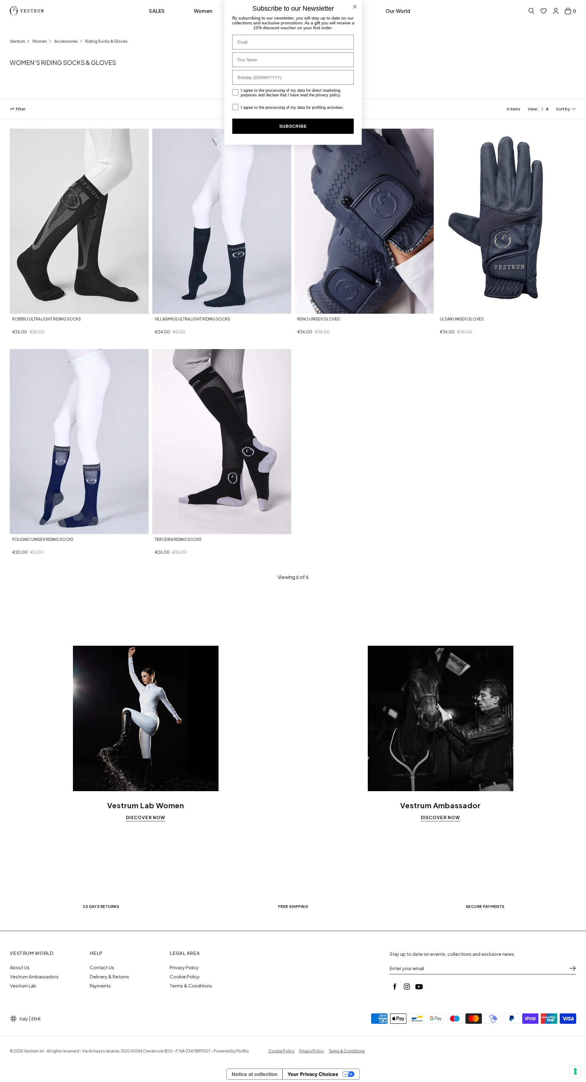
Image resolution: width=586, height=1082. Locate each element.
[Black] (307, 308)
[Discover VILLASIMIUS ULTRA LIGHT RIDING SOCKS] (221, 221)
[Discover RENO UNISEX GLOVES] (364, 221)
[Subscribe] (572, 968)
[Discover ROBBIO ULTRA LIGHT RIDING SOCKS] (79, 221)
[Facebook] (395, 986)
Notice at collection (254, 1074)
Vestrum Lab (23, 985)
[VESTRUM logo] (28, 11)
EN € (36, 1018)
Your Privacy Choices (313, 1074)
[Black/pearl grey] (15, 308)
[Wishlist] (543, 11)
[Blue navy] (157, 308)
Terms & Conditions (191, 985)
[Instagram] (407, 986)
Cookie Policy (185, 976)
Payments (100, 985)
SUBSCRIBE (293, 126)
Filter (20, 108)
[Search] (531, 11)
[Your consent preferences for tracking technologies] (575, 1071)
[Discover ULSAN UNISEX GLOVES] (506, 221)
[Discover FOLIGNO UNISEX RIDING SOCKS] (79, 441)
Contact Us (102, 967)
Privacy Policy (184, 967)
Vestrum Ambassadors (34, 976)
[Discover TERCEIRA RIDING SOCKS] (221, 441)
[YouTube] (419, 986)
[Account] (555, 11)
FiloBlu (242, 1051)
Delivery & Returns (109, 976)
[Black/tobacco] (29, 308)
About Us (20, 967)
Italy (24, 1018)
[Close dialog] (355, 6)
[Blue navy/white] (22, 308)
